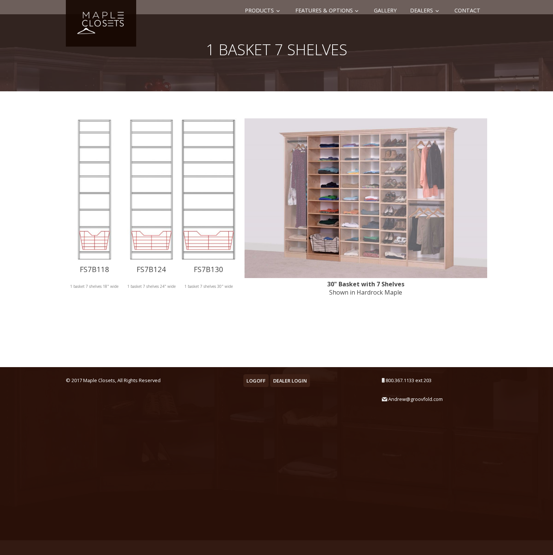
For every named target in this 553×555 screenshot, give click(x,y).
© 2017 (74, 380)
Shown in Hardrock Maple (365, 288)
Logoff (256, 380)
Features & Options (324, 10)
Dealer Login (290, 380)
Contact (467, 10)
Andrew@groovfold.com (415, 399)
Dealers (421, 10)
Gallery (385, 10)
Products (259, 10)
